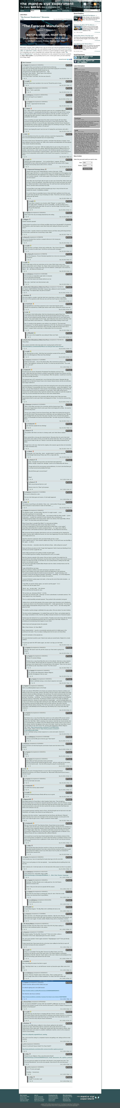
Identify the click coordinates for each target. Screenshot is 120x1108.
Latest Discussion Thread (92, 7)
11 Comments (97, 40)
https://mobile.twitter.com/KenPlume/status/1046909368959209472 (40, 990)
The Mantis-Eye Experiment (48, 4)
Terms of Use (52, 1100)
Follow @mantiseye (38, 1098)
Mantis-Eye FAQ (66, 1099)
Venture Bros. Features (56, 10)
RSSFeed (98, 4)
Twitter (67, 59)
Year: (80, 162)
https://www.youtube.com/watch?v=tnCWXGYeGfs (45, 727)
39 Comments (97, 21)
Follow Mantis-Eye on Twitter (87, 57)
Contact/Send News (90, 4)
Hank (25, 502)
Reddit (69, 59)
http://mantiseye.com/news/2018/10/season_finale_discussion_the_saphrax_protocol (48, 1057)
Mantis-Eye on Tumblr (39, 1099)
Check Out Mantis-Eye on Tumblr (87, 61)
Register (98, 0)
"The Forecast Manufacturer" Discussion (34, 17)
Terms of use (74, 1105)
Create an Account (38, 1096)
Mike (23, 19)
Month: (80, 165)
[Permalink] (70, 78)
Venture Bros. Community (67, 10)
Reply (69, 65)
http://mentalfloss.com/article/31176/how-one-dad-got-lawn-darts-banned (42, 346)
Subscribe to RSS (24, 1100)
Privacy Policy (52, 1099)
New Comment (27, 62)
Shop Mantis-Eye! (67, 1100)
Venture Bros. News (35, 10)
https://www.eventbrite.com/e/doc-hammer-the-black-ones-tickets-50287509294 (44, 997)
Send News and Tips (67, 1096)
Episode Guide (23, 1098)
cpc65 (28, 81)
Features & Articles (24, 1099)
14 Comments (97, 32)
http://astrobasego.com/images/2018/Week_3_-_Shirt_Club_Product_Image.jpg (46, 875)
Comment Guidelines (53, 1098)
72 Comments (69, 19)
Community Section (53, 1096)
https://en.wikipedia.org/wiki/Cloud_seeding (34, 1034)
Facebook (71, 59)
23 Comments (97, 51)
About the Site (66, 1098)
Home (25, 10)
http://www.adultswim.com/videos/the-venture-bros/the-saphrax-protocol (42, 1049)
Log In (94, 0)
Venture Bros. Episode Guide (46, 10)
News (24, 1096)
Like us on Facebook (39, 1100)
